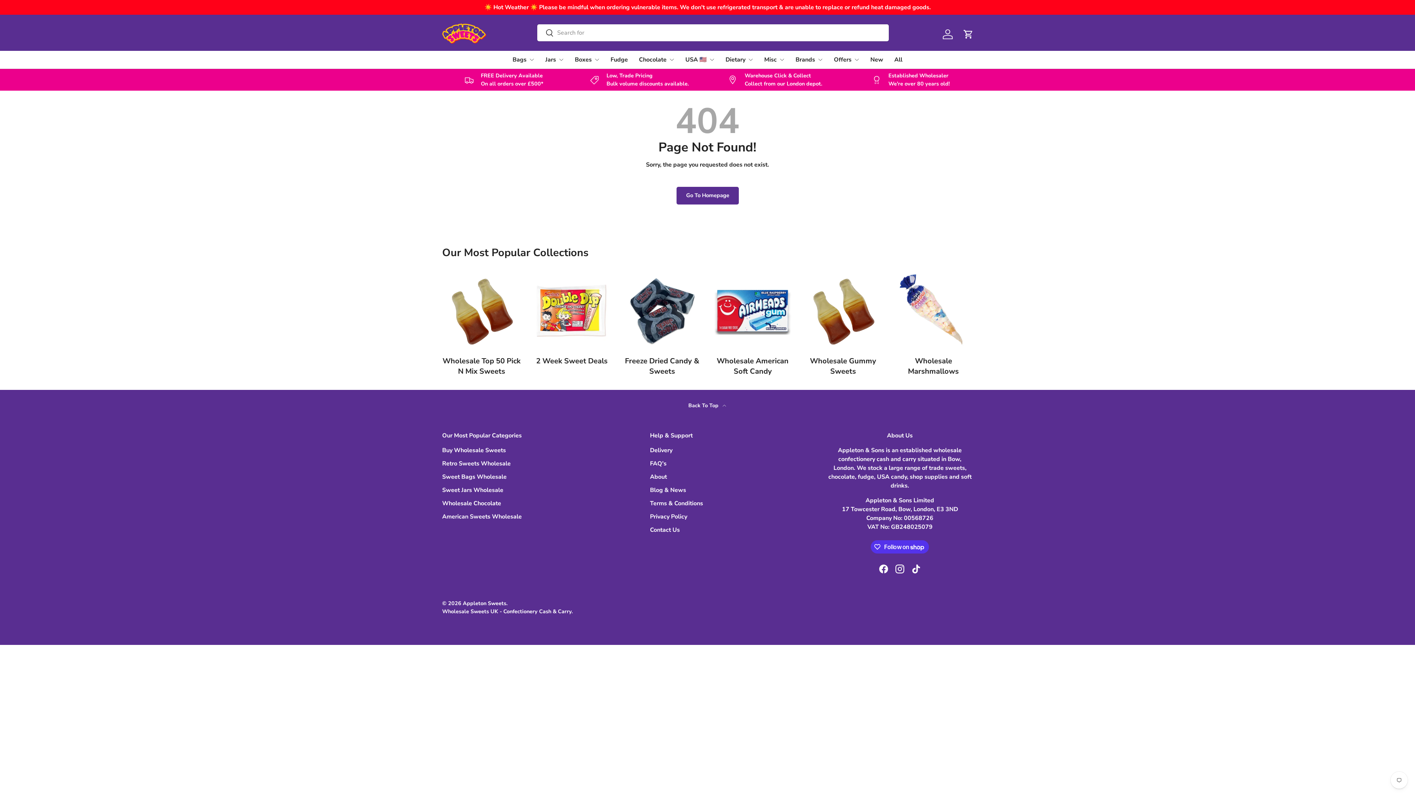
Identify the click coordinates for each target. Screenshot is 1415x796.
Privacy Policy (668, 517)
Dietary (735, 60)
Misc (770, 60)
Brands (805, 60)
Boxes (583, 60)
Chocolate (653, 60)
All (898, 60)
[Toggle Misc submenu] (782, 59)
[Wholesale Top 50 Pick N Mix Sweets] (481, 311)
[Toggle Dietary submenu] (750, 59)
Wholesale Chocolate (471, 503)
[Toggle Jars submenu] (561, 59)
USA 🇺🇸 (696, 60)
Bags (520, 60)
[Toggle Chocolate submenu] (671, 59)
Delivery (661, 450)
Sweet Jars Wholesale (472, 490)
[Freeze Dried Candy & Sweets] (662, 311)
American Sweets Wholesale (482, 517)
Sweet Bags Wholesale (474, 477)
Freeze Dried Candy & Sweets (662, 366)
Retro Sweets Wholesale (476, 464)
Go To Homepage (707, 195)
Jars (550, 60)
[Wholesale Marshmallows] (933, 311)
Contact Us (665, 530)
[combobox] (712, 32)
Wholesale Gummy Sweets (843, 366)
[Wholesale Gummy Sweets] (843, 311)
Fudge (619, 60)
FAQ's (658, 464)
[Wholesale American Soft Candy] (752, 311)
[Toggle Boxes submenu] (597, 59)
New (876, 60)
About (658, 477)
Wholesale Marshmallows (933, 366)
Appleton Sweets (484, 603)
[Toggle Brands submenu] (820, 59)
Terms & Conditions (676, 503)
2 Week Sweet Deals (572, 361)
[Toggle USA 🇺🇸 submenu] (712, 59)
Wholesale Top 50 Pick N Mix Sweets (482, 366)
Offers (843, 60)
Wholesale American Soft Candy (753, 366)
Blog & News (668, 490)
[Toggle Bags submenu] (531, 59)
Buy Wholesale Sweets (474, 450)
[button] (968, 34)
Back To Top (704, 405)
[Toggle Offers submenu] (856, 59)
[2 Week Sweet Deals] (571, 311)
